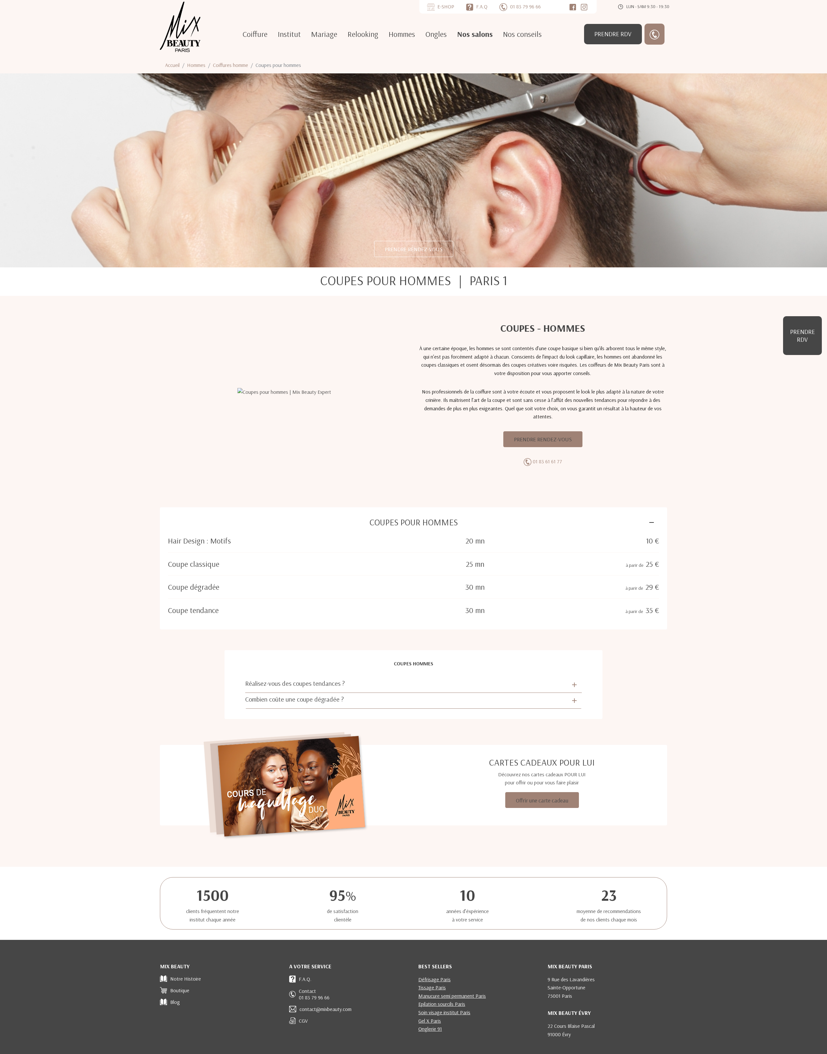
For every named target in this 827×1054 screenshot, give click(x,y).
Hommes (402, 34)
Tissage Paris (432, 987)
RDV (613, 34)
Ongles (436, 34)
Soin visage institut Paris (444, 1012)
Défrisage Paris (434, 979)
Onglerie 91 (430, 1029)
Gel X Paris (429, 1020)
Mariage (324, 34)
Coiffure (255, 34)
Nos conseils (522, 34)
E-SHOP (445, 6)
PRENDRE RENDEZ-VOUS (414, 249)
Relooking (363, 34)
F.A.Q (481, 6)
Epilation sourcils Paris (441, 1004)
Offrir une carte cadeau (542, 800)
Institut (289, 34)
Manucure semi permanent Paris (452, 996)
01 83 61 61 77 (547, 461)
